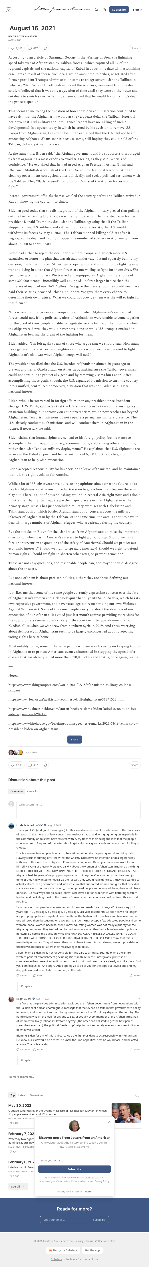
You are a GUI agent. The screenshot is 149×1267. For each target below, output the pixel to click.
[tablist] (24, 791)
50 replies (26, 986)
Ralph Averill (24, 998)
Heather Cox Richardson (22, 36)
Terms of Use (92, 1177)
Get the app (92, 1250)
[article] (74, 1114)
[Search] (96, 9)
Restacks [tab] (32, 791)
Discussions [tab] (36, 1095)
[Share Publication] (104, 9)
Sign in (137, 9)
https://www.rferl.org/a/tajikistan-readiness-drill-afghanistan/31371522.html (66, 699)
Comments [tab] (17, 791)
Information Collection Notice (73, 1181)
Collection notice (105, 1241)
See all (15, 1186)
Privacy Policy (102, 1181)
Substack (56, 1259)
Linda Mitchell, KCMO (29, 825)
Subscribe (119, 9)
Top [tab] (13, 1095)
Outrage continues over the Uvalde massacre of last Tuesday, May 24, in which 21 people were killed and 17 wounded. (57, 1112)
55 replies (26, 1060)
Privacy (79, 1241)
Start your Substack (65, 1250)
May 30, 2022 (19, 1105)
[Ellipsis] (139, 825)
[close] (109, 1122)
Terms (89, 1241)
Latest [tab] (22, 1095)
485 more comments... (21, 1076)
